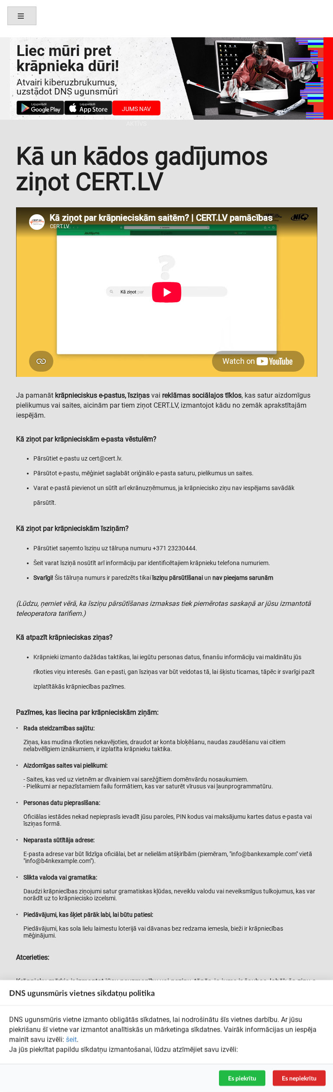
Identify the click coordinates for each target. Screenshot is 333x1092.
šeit (71, 1039)
